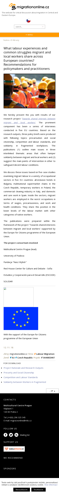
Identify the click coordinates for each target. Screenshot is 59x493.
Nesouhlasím (21, 490)
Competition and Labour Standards (21, 377)
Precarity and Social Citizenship (19, 372)
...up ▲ (52, 391)
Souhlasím (38, 490)
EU (13, 357)
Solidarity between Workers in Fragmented (25, 382)
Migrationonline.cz (29, 6)
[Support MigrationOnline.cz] (14, 448)
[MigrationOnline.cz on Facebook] (6, 435)
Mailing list (25, 435)
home (6, 40)
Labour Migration (45, 353)
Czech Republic (25, 357)
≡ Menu (29, 35)
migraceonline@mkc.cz (21, 420)
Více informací (50, 485)
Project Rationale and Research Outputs (23, 367)
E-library (15, 40)
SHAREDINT (49, 357)
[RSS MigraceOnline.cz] (16, 435)
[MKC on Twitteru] (11, 435)
